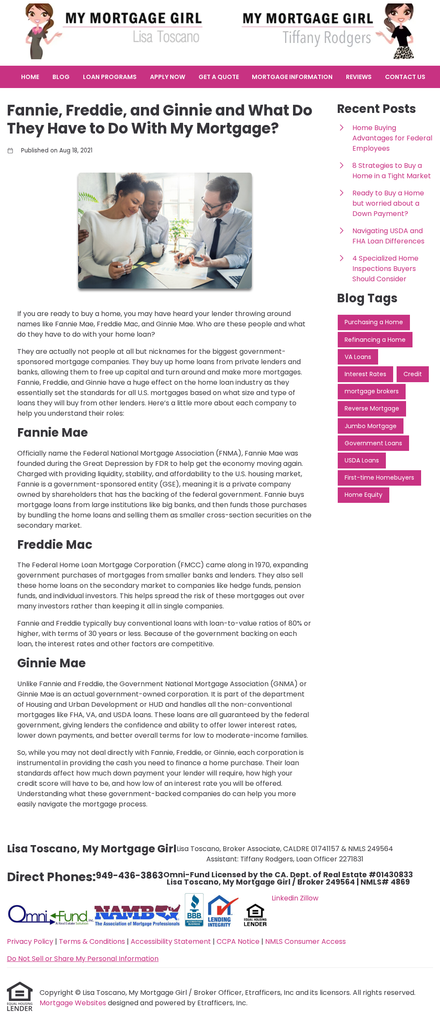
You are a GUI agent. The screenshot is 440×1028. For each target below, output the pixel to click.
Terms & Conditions (92, 941)
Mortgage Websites (74, 1003)
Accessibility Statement (171, 941)
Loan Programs (110, 77)
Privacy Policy (30, 941)
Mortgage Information (292, 77)
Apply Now (167, 77)
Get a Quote (219, 77)
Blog (61, 77)
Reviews (359, 77)
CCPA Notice (238, 941)
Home (30, 77)
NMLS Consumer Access (305, 941)
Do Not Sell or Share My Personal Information (83, 959)
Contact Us (405, 77)
